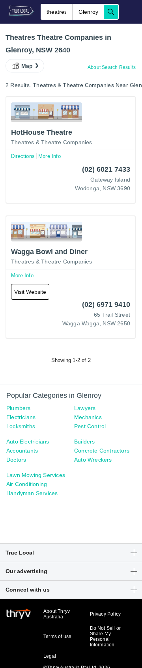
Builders (84, 441)
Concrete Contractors (101, 450)
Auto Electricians (27, 441)
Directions (23, 156)
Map (27, 66)
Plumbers (18, 408)
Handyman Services (32, 493)
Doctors (16, 459)
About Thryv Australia (56, 614)
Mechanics (88, 417)
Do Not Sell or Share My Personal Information (105, 636)
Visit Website (30, 292)
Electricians (21, 417)
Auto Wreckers (93, 459)
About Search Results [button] (112, 67)
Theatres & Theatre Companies (51, 142)
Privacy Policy (105, 614)
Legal (49, 656)
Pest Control (90, 426)
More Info (49, 156)
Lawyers (84, 408)
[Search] (111, 12)
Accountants (22, 450)
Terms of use (57, 636)
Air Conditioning (26, 484)
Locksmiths (20, 426)
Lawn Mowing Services (35, 475)
